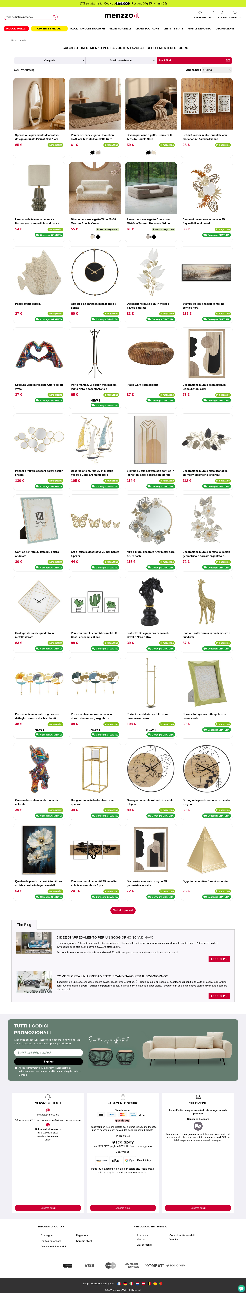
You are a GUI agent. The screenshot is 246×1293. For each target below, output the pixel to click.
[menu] (123, 28)
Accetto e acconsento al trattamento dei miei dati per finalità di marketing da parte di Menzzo (49, 1071)
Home (14, 40)
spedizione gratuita (121, 60)
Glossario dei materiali (53, 1246)
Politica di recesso (51, 1240)
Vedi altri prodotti (123, 910)
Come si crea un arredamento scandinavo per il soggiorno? (112, 976)
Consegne (47, 1235)
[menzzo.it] (131, 1283)
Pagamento (82, 1235)
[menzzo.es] (155, 1284)
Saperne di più (48, 1208)
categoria (49, 60)
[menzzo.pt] (160, 1283)
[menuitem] (16, 28)
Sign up (48, 1061)
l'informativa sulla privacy (40, 1067)
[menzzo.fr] (119, 1283)
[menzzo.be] (149, 1283)
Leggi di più (219, 959)
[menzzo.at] (143, 1283)
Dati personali (144, 1244)
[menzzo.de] (125, 1283)
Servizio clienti (84, 1240)
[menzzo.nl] (137, 1283)
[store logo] (123, 16)
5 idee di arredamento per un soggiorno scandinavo (105, 937)
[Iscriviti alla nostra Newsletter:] (48, 1052)
